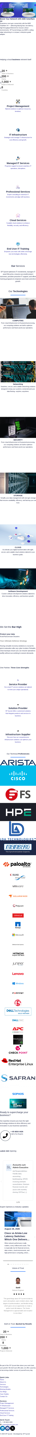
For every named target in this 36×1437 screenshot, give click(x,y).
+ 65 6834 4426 (17, 1131)
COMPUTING (18, 321)
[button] (18, 333)
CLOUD (18, 547)
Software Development (18, 591)
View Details (18, 1196)
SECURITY (18, 440)
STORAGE (18, 495)
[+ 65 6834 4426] (5, 1135)
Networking (18, 384)
